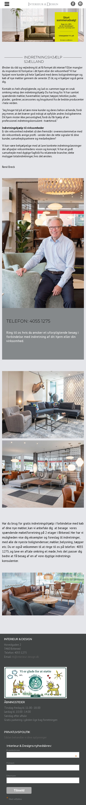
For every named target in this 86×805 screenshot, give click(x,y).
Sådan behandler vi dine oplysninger (25, 737)
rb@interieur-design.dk (25, 657)
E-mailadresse (41, 750)
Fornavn (10, 763)
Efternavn (11, 776)
